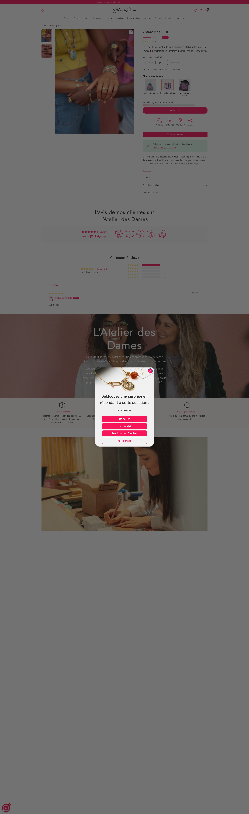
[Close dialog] (150, 371)
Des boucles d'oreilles (124, 433)
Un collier (124, 418)
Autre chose (124, 440)
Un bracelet (124, 426)
